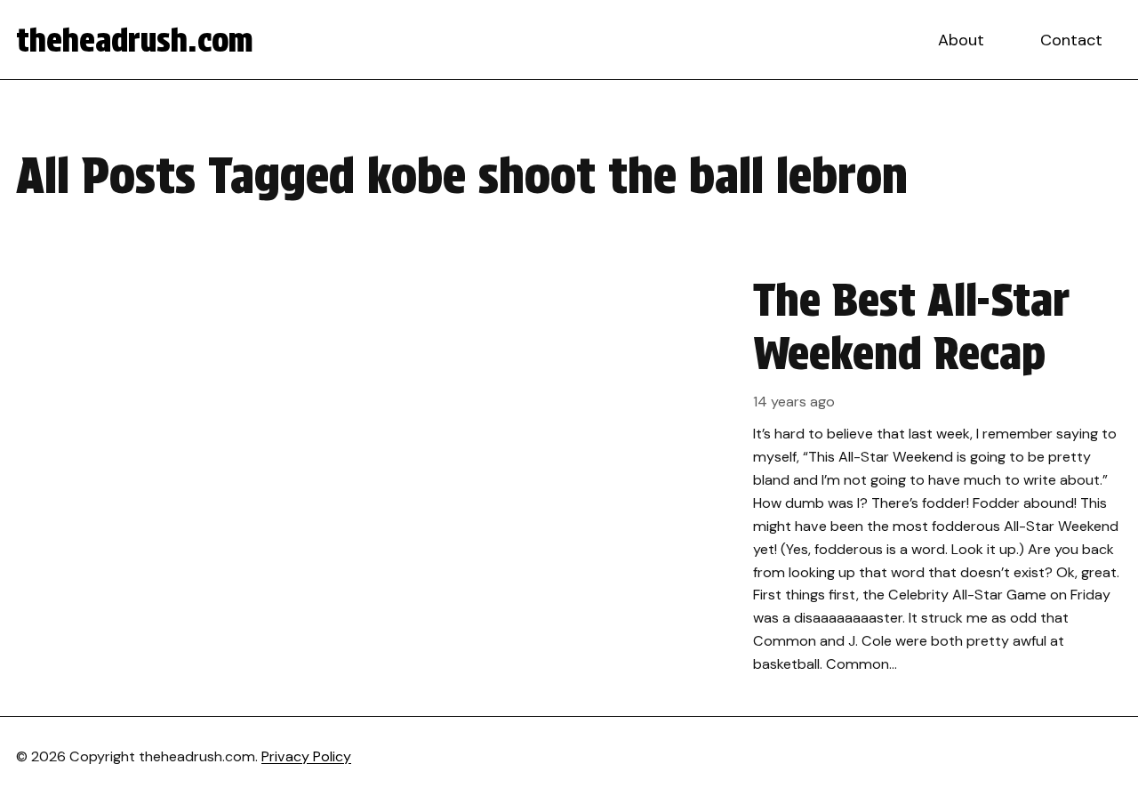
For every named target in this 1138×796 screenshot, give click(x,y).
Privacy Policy (306, 756)
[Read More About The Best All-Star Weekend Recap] (569, 474)
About (961, 40)
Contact (1071, 40)
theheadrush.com (134, 40)
